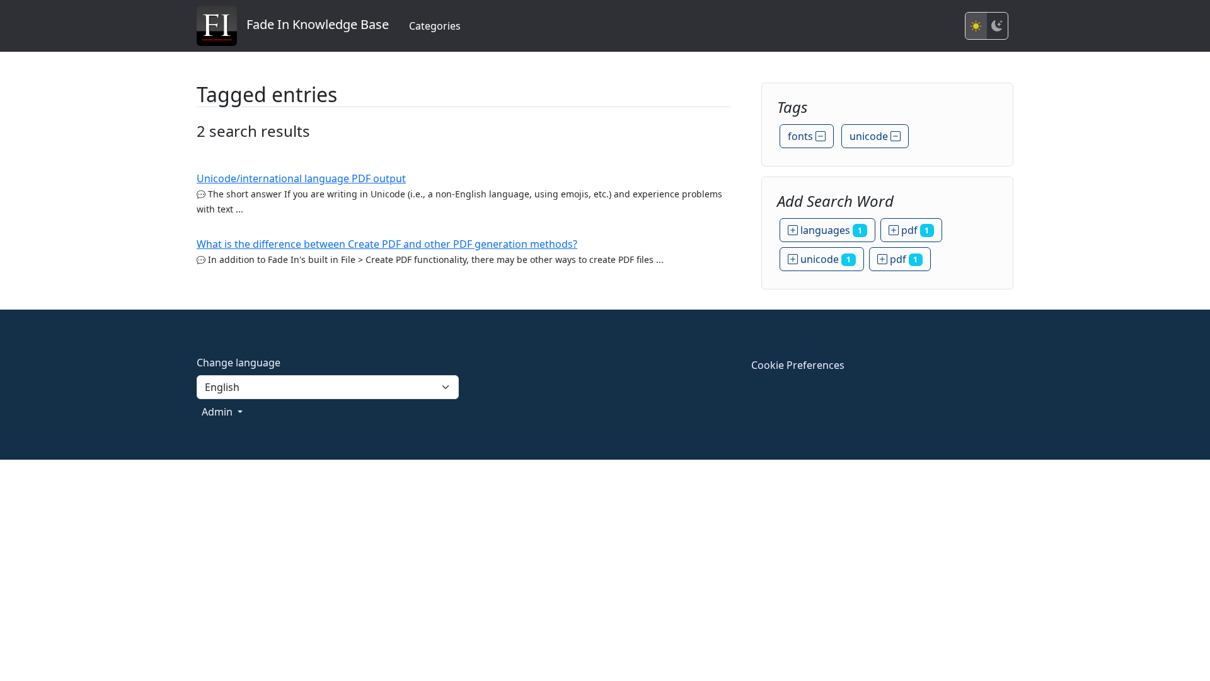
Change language (238, 363)
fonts (801, 136)
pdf (914, 230)
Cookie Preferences (797, 365)
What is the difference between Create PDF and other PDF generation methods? (387, 244)
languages (830, 230)
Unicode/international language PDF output (301, 178)
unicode (870, 136)
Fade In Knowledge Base (313, 24)
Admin (218, 412)
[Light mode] (976, 26)
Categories (435, 26)
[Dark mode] (997, 26)
